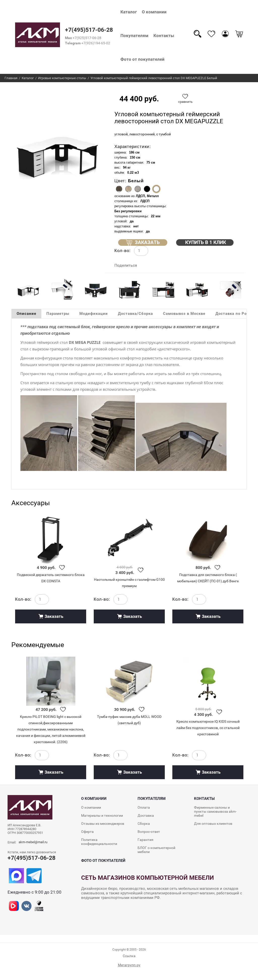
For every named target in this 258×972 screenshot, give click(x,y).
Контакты (163, 35)
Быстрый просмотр (50, 539)
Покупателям (134, 35)
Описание (26, 313)
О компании (154, 11)
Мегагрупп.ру (129, 965)
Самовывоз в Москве (184, 313)
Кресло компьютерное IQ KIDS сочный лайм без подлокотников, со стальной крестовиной (208, 727)
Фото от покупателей (142, 59)
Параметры (57, 313)
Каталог (128, 11)
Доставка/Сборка (135, 313)
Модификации (93, 313)
